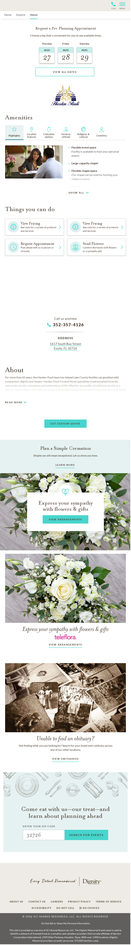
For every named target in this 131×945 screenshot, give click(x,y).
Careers (57, 901)
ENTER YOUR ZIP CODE (39, 826)
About (34, 14)
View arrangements (65, 644)
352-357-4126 (68, 324)
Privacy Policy (79, 901)
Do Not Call (65, 908)
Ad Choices (91, 908)
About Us (16, 901)
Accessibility (42, 908)
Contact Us (37, 901)
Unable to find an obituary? (66, 738)
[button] (121, 5)
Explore (20, 14)
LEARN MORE (65, 464)
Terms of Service (108, 901)
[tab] (14, 132)
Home (7, 14)
